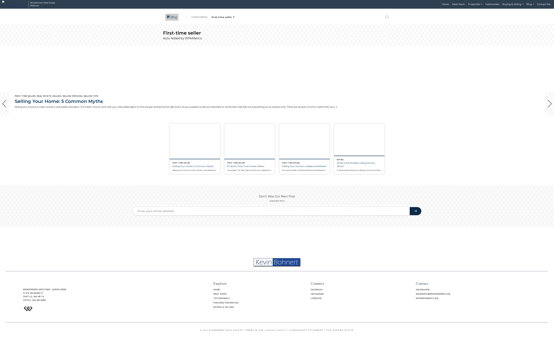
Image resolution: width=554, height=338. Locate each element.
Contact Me (543, 4)
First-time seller (25, 96)
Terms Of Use (255, 330)
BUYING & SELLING (223, 307)
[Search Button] (387, 17)
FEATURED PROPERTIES (225, 302)
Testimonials (492, 4)
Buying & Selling (513, 6)
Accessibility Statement (306, 330)
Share (549, 123)
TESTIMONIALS (221, 298)
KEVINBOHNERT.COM (427, 298)
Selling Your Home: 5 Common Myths (59, 101)
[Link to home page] (14, 4)
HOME (216, 289)
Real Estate (44, 96)
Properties (475, 6)
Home (445, 4)
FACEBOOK (316, 289)
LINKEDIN (316, 298)
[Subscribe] (415, 211)
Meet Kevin (458, 4)
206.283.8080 (39, 300)
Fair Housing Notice (340, 330)
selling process (72, 96)
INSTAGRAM (317, 293)
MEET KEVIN (220, 293)
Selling (56, 96)
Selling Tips (91, 96)
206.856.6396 (423, 289)
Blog (530, 6)
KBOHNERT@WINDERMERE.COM (433, 293)
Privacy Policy (276, 330)
